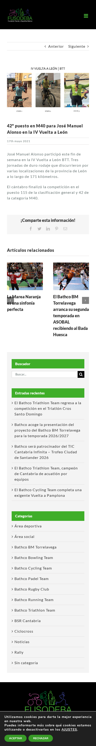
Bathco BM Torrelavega (35, 547)
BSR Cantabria (27, 620)
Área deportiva (28, 526)
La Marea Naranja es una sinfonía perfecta (24, 303)
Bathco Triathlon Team (34, 610)
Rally (19, 652)
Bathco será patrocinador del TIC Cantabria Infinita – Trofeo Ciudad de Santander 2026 (45, 452)
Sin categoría (26, 662)
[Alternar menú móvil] (86, 15)
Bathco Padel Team (31, 578)
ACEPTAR (15, 738)
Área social (24, 536)
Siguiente (76, 46)
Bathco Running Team (34, 599)
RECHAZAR (40, 738)
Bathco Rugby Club (31, 589)
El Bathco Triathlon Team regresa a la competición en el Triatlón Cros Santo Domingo (47, 408)
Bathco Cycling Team (33, 568)
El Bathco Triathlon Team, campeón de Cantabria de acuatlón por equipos (46, 473)
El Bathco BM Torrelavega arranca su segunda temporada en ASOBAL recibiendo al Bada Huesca (71, 315)
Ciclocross (23, 631)
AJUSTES (69, 730)
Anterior (56, 46)
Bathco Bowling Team (33, 557)
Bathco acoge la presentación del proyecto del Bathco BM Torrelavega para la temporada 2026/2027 (47, 430)
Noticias (22, 641)
